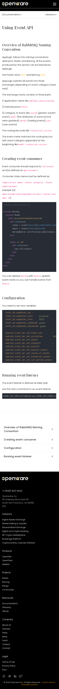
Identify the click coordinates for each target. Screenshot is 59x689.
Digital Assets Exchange (13, 519)
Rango (5, 585)
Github (5, 611)
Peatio (5, 578)
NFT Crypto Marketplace (13, 535)
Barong (5, 582)
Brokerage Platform (11, 539)
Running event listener (18, 456)
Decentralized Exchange (14, 527)
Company (7, 619)
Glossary (6, 607)
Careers (6, 644)
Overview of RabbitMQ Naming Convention (23, 429)
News (4, 636)
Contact (6, 648)
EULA (4, 669)
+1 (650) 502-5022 (12, 490)
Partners (6, 628)
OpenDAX (6, 556)
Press (4, 632)
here (23, 74)
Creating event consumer (20, 439)
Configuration (12, 448)
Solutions (7, 514)
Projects (6, 572)
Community (8, 589)
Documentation (10, 603)
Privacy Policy (8, 665)
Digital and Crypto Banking (15, 531)
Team (5, 640)
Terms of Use (8, 662)
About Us (6, 625)
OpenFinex (7, 560)
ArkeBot (6, 564)
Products (7, 551)
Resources (7, 597)
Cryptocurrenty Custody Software (18, 542)
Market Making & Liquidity (14, 523)
